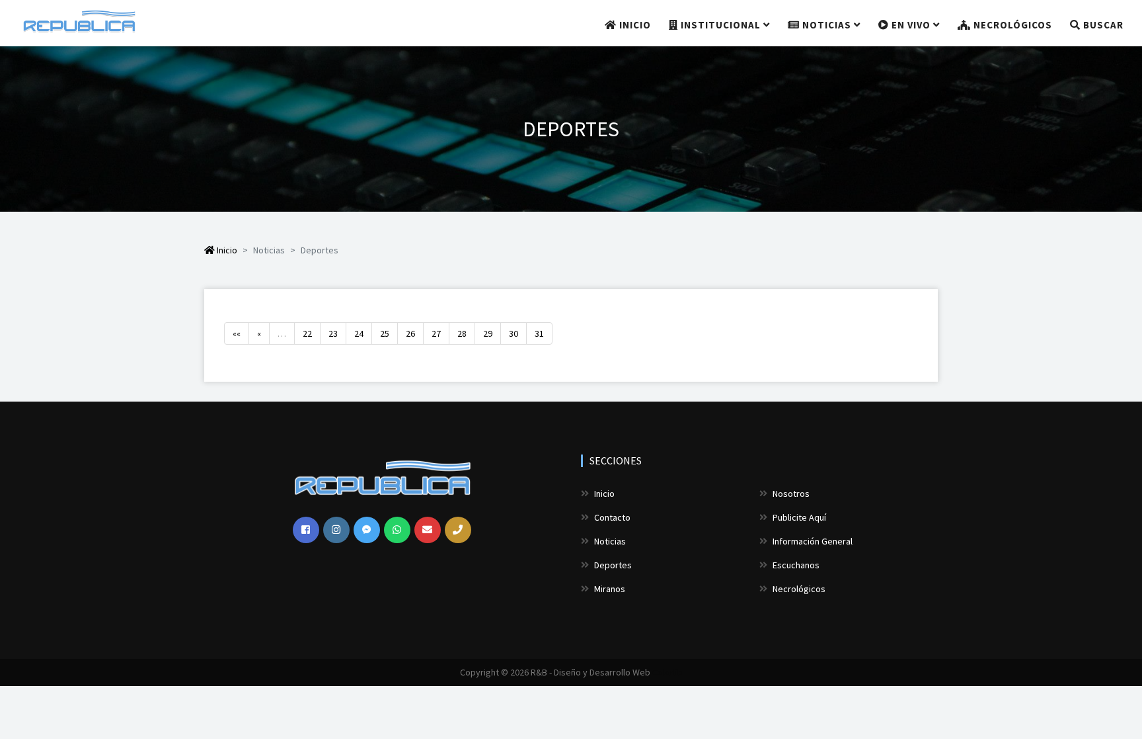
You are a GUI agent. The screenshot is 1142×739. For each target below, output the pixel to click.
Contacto (611, 517)
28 (462, 333)
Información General (812, 541)
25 (384, 333)
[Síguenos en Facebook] (306, 530)
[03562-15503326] (397, 530)
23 (333, 333)
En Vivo (911, 25)
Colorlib (667, 672)
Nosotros (790, 494)
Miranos (608, 589)
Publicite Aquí (798, 517)
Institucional (720, 25)
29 (487, 333)
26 (410, 333)
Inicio (634, 25)
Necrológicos (1011, 25)
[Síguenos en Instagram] (336, 530)
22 (307, 333)
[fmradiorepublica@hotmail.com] (427, 530)
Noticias (827, 25)
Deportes (612, 565)
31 (539, 333)
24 (358, 333)
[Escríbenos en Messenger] (367, 530)
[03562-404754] (458, 530)
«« (237, 333)
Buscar (1102, 25)
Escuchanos (795, 565)
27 (436, 333)
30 (513, 333)
